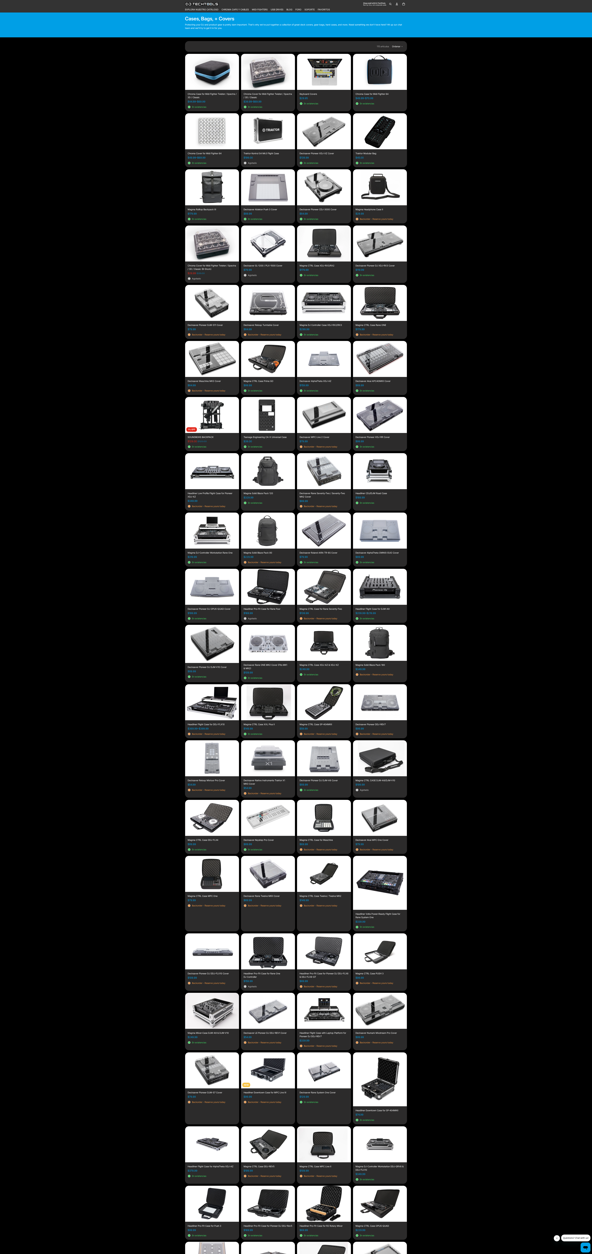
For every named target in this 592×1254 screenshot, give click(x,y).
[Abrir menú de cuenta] (396, 4)
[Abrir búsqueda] (390, 4)
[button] (397, 46)
